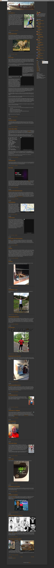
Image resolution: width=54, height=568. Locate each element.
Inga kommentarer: (16, 30)
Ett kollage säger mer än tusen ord (15, 515)
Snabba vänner (11, 217)
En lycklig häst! (11, 327)
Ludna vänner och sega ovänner (15, 538)
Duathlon (10, 248)
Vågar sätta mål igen (12, 443)
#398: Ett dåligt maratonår (40, 32)
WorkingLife (13, 497)
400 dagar (39, 31)
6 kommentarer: (16, 126)
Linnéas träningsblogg (40, 36)
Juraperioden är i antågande (14, 410)
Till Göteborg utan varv (13, 395)
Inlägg (43, 61)
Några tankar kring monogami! (41, 47)
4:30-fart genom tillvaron (40, 20)
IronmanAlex (39, 52)
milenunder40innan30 (40, 55)
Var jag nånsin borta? (12, 33)
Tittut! (38, 56)
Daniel (11, 532)
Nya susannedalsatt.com (40, 45)
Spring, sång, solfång (12, 128)
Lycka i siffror (11, 459)
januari (37, 67)
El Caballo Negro (11, 3)
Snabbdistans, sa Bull (12, 289)
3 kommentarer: (16, 116)
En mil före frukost (12, 421)
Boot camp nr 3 (11, 12)
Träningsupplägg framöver (13, 316)
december (38, 68)
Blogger (30, 562)
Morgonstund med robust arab (14, 356)
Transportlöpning (11, 202)
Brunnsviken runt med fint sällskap (15, 238)
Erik (40, 12)
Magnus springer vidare (40, 58)
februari (37, 66)
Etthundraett (29, 131)
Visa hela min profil (39, 17)
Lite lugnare (39, 40)
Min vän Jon (10, 57)
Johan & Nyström (16, 415)
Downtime (10, 261)
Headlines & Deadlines (13, 494)
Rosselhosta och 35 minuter (14, 486)
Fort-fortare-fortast (40, 39)
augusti (37, 61)
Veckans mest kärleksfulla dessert (15, 190)
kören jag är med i (20, 196)
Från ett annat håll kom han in (14, 385)
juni (37, 63)
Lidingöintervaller (11, 160)
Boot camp (10, 167)
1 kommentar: (15, 214)
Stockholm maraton (12, 120)
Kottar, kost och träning (40, 44)
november (38, 69)
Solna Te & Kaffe (26, 415)
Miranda (15, 532)
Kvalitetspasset (39, 49)
